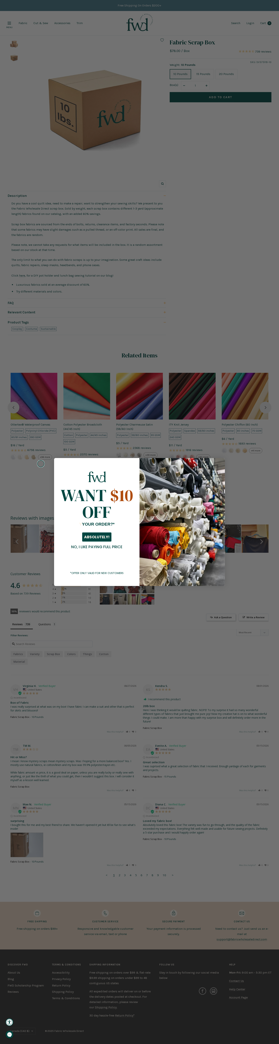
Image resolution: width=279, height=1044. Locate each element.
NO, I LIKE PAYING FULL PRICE (96, 547)
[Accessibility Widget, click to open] (9, 1022)
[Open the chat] (9, 1034)
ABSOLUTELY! (97, 537)
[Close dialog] (40, 463)
